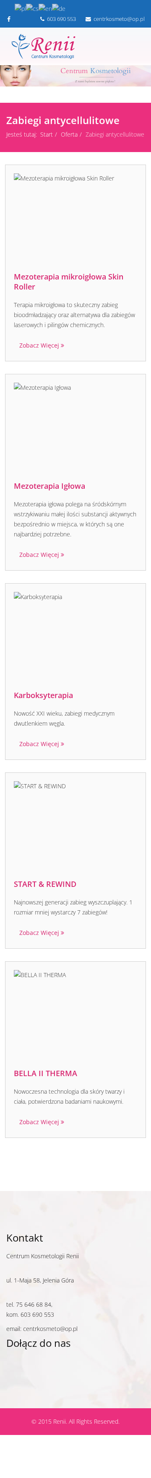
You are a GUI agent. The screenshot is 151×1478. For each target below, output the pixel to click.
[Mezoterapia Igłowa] (75, 427)
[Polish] (20, 8)
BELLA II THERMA (45, 1073)
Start (46, 134)
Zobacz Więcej (40, 345)
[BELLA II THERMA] (75, 1015)
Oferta (69, 134)
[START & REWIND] (75, 825)
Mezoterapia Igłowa (49, 486)
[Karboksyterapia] (75, 636)
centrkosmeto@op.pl (50, 1329)
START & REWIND (45, 884)
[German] (58, 8)
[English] (45, 8)
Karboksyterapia (43, 695)
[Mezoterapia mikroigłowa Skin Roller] (75, 218)
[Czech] (32, 8)
